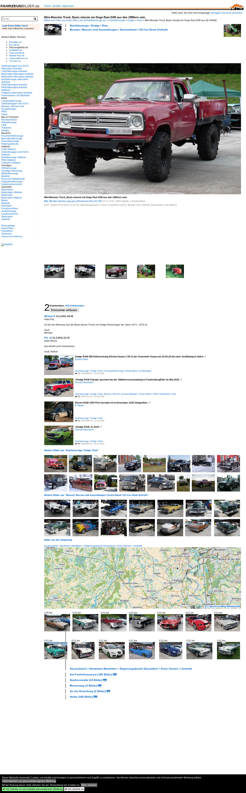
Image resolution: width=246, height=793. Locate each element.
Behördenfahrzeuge (11, 138)
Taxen (4, 114)
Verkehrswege (8, 211)
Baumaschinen (9, 119)
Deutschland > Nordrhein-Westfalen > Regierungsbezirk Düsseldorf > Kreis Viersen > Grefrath (93, 546)
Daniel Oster (81, 359)
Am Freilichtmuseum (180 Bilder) (91, 674)
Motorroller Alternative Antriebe (17, 76)
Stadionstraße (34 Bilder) (86, 680)
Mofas (4, 200)
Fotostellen (7, 231)
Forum (47, 6)
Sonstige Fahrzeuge (11, 170)
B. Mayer (79, 405)
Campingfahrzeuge (11, 101)
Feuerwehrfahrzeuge (12, 136)
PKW (4, 111)
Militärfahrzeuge (9, 173)
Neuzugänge (8, 225)
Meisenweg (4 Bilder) (83, 685)
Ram (139, 20)
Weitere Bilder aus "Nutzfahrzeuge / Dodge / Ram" (71, 450)
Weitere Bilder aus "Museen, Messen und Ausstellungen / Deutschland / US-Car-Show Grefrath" (96, 495)
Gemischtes (7, 228)
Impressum (68, 6)
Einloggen (216, 13)
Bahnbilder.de (15, 42)
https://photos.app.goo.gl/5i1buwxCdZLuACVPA (77, 201)
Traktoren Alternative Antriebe (16, 92)
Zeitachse (6, 233)
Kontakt (57, 6)
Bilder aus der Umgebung (58, 540)
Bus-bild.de (14, 45)
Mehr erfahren (89, 785)
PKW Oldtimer (8, 160)
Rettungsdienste (9, 144)
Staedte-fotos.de (16, 55)
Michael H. (50, 316)
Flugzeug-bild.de (16, 53)
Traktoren (6, 127)
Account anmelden (233, 13)
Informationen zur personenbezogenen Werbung (29, 781)
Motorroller (7, 195)
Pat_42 (48, 201)
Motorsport (6, 216)
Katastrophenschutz (11, 184)
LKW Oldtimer (8, 149)
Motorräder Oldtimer (11, 192)
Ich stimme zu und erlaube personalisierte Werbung (32, 789)
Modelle (5, 176)
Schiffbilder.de (15, 50)
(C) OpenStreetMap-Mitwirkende (222, 606)
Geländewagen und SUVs (15, 103)
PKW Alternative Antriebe (14, 84)
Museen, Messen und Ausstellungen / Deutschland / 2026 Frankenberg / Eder (140, 394)
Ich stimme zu (74, 789)
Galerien (5, 219)
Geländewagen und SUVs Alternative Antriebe (15, 67)
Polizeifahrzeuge (10, 141)
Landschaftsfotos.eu (18, 58)
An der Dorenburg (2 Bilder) (88, 691)
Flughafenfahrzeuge (11, 181)
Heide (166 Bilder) (81, 696)
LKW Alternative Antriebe (14, 71)
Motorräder (7, 189)
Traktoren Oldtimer (11, 162)
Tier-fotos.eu (15, 61)
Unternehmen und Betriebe (15, 95)
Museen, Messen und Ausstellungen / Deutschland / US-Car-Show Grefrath (119, 29)
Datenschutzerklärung (11, 236)
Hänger (5, 130)
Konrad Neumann (84, 382)
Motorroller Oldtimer (11, 197)
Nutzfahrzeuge (117, 20)
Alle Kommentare (74, 305)
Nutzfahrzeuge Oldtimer (13, 157)
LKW (3, 125)
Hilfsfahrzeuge (9, 168)
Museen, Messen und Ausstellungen (12, 107)
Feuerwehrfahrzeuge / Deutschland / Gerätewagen (127, 371)
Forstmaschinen (9, 208)
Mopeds (5, 203)
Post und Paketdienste (13, 179)
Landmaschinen (9, 214)
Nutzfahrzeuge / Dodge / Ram (89, 25)
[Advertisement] (114, 46)
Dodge (131, 20)
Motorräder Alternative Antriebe (17, 74)
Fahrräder (6, 205)
